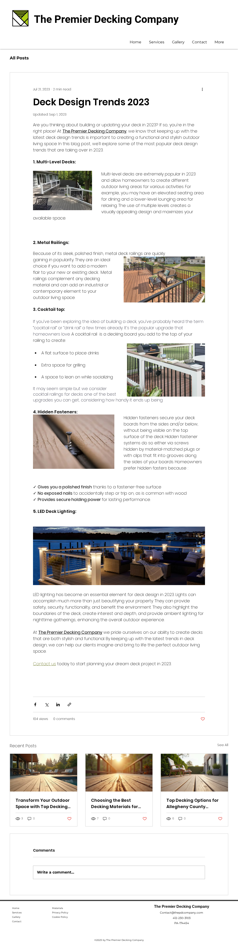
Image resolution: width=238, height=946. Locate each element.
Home (15, 908)
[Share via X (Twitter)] (46, 704)
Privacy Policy (60, 912)
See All (222, 745)
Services (17, 912)
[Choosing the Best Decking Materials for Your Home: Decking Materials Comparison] (119, 773)
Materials (57, 908)
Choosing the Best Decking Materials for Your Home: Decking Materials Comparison (115, 803)
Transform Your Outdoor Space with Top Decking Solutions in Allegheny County (43, 803)
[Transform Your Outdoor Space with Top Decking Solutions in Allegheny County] (43, 773)
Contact (16, 921)
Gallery (16, 917)
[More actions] (202, 89)
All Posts (19, 58)
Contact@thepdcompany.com (181, 912)
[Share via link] (69, 704)
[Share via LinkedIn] (58, 704)
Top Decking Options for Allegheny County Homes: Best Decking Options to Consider (192, 803)
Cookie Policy (60, 917)
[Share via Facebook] (35, 704)
